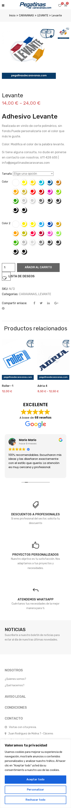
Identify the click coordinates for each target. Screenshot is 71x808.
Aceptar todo (35, 779)
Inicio (12, 15)
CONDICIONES (16, 707)
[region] (35, 773)
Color (5, 181)
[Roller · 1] (18, 359)
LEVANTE (42, 15)
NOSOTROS (14, 670)
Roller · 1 (7, 386)
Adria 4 (42, 386)
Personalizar (35, 789)
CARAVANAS (26, 15)
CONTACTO (14, 718)
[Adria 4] (53, 359)
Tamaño (7, 173)
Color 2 (6, 223)
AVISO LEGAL (15, 697)
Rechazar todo (35, 799)
